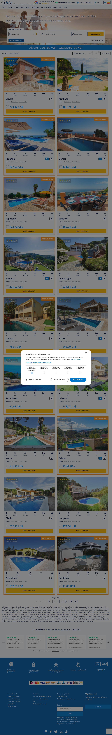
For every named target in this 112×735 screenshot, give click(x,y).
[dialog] (56, 367)
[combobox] (86, 352)
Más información (76, 359)
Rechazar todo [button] (59, 380)
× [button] (88, 352)
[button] (56, 362)
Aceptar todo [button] (78, 380)
